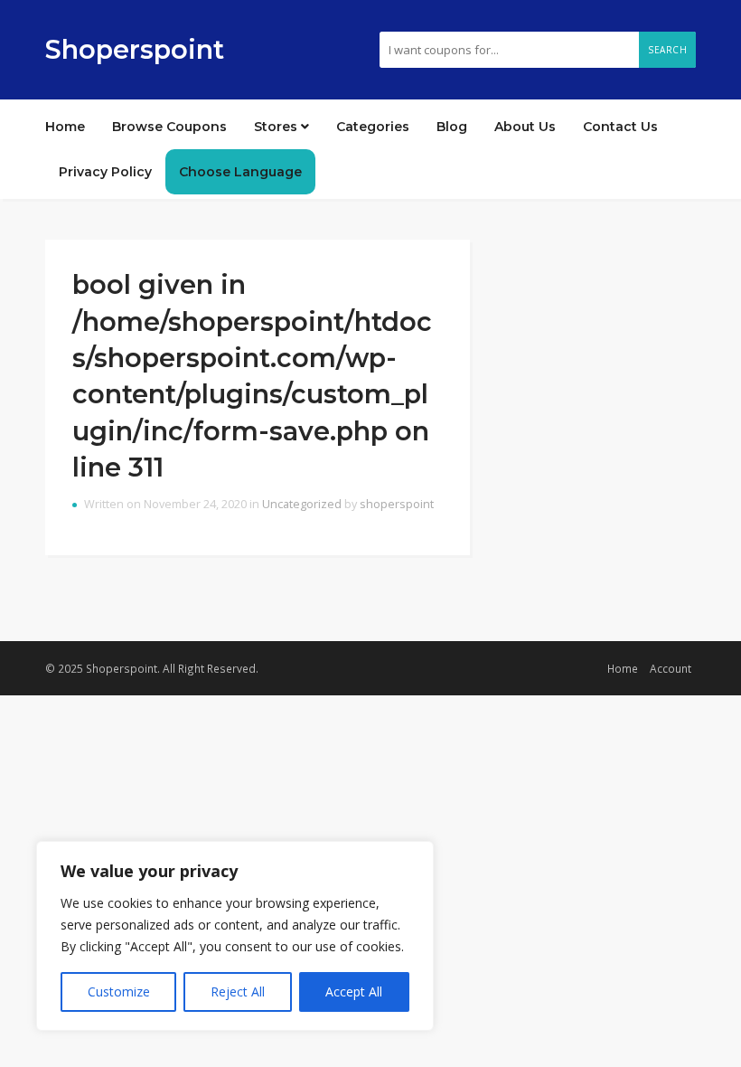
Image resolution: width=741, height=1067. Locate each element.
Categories (372, 126)
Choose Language (240, 172)
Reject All (238, 991)
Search (667, 49)
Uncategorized (302, 504)
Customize (119, 991)
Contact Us (620, 126)
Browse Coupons (169, 126)
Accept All (353, 991)
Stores (277, 126)
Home (65, 126)
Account (670, 668)
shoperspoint (397, 504)
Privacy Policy (105, 172)
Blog (451, 126)
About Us (525, 126)
